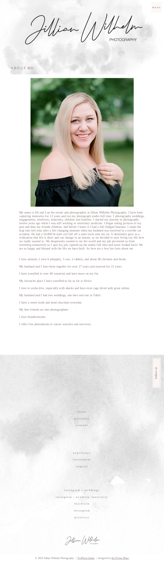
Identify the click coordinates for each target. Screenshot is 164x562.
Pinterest (82, 517)
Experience (82, 452)
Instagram (82, 510)
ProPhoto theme (86, 558)
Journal (82, 425)
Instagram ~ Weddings (82, 490)
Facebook (82, 503)
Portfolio (81, 418)
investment (82, 459)
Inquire (82, 466)
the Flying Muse (120, 558)
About (82, 411)
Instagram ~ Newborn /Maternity (82, 497)
